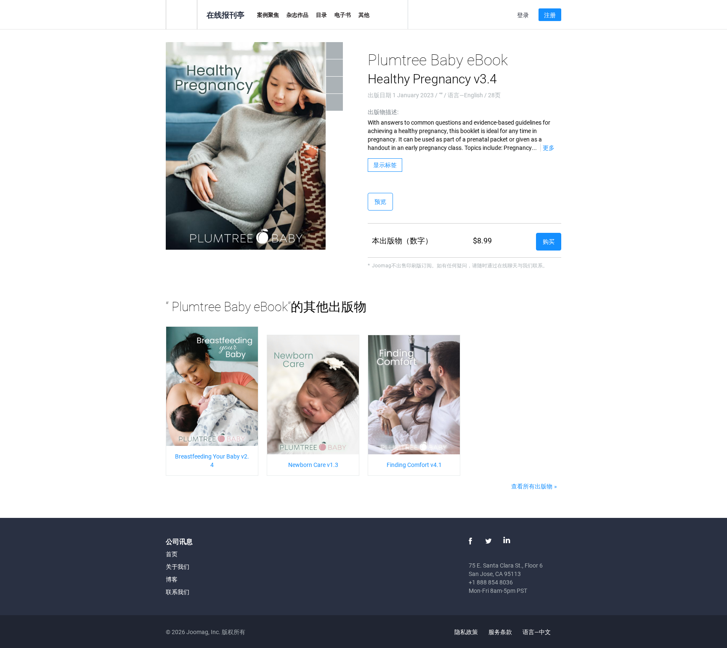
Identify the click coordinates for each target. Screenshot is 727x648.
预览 (380, 201)
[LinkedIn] (506, 541)
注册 (550, 15)
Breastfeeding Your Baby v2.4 (212, 460)
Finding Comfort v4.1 (414, 465)
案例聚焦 (268, 15)
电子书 (342, 15)
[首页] (181, 14)
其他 (363, 15)
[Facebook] (470, 541)
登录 (523, 15)
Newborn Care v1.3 (313, 465)
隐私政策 (466, 632)
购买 (549, 241)
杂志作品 (297, 15)
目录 (321, 15)
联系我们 (177, 592)
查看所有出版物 (531, 486)
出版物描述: (383, 112)
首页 (172, 554)
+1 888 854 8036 (491, 582)
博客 (172, 579)
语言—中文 (537, 632)
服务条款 (500, 632)
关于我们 (177, 567)
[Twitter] (488, 541)
